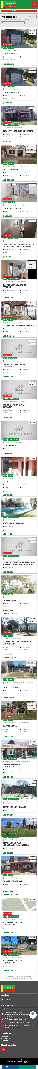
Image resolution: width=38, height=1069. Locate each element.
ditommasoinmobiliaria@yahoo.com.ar (17, 1022)
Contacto (4, 1040)
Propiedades (5, 1038)
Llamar (29, 1067)
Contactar (11, 1067)
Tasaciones (5, 1036)
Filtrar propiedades (20, 11)
